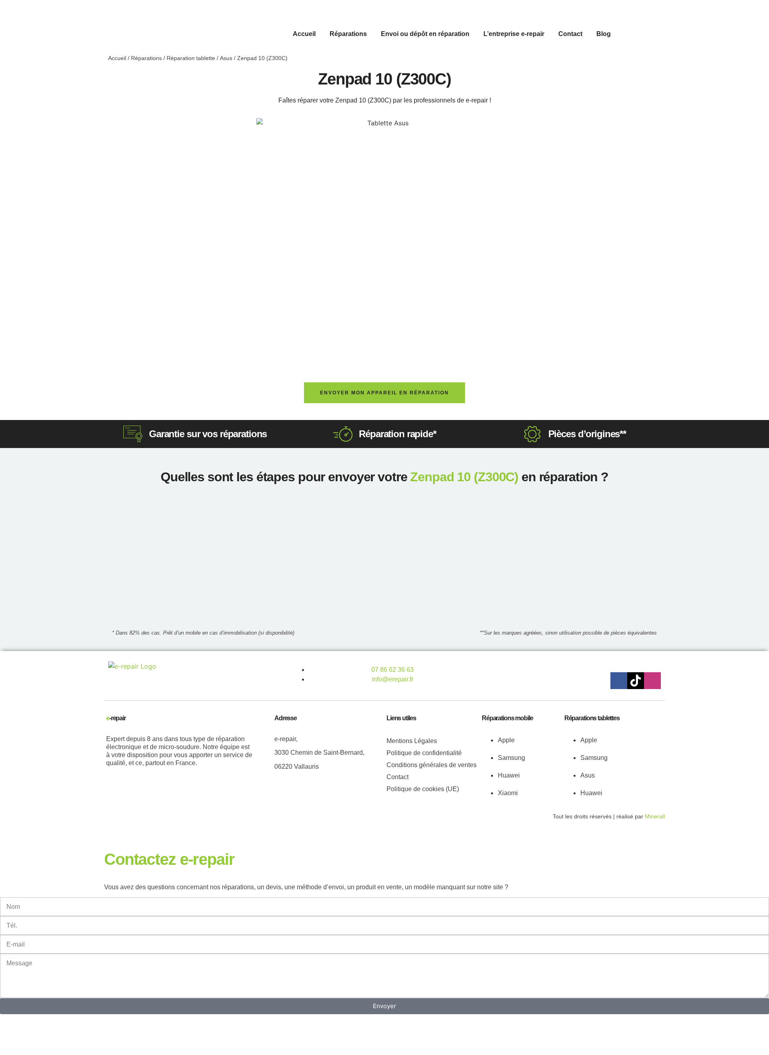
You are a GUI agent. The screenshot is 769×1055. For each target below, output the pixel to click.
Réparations (348, 33)
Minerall (655, 816)
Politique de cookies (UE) (423, 789)
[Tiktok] (635, 680)
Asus (226, 58)
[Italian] (657, 33)
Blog (603, 33)
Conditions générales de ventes (432, 765)
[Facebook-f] (618, 680)
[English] (641, 33)
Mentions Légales (412, 740)
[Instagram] (652, 680)
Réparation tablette (191, 58)
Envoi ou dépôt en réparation (425, 33)
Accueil (304, 33)
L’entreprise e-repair (513, 33)
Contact (570, 33)
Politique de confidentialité (424, 753)
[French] (649, 33)
